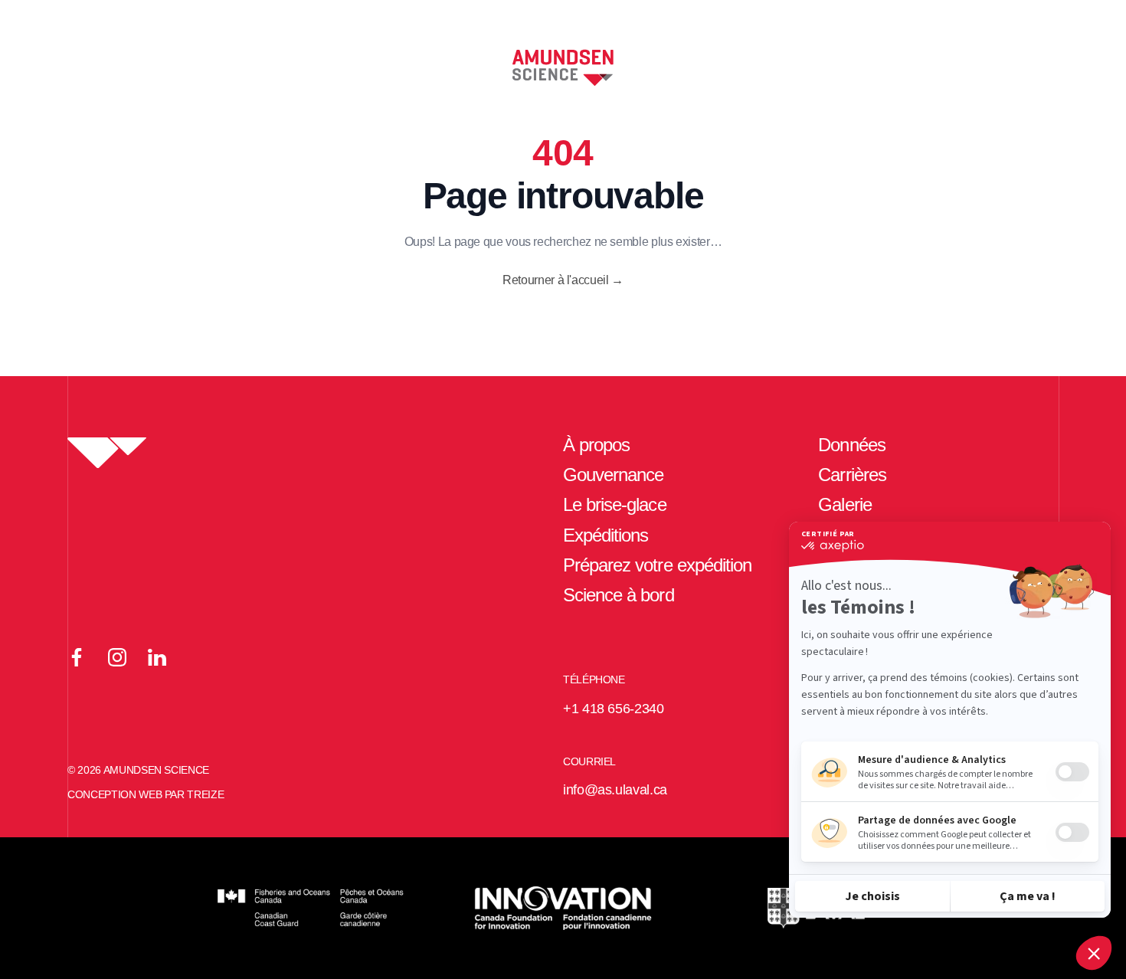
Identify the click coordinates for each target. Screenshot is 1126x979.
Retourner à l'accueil (563, 279)
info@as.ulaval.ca (615, 789)
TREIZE (205, 794)
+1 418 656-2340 (613, 708)
